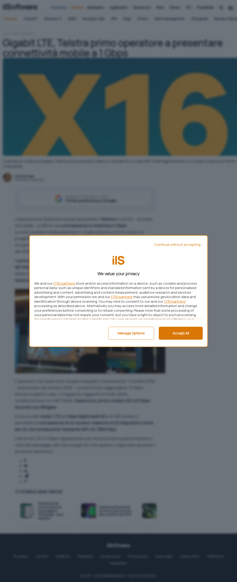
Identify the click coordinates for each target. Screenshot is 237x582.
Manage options (131, 333)
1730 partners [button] (64, 283)
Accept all (181, 333)
